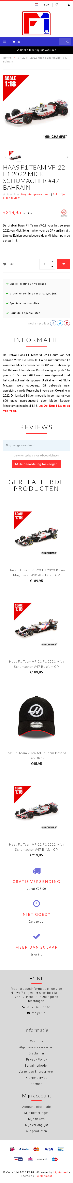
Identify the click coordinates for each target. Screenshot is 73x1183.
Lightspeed (61, 1172)
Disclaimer (36, 1053)
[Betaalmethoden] (12, 1149)
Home (7, 57)
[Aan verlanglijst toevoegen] (4, 264)
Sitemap (37, 1083)
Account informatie (36, 1106)
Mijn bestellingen (36, 1112)
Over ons (36, 1041)
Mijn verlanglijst (36, 1125)
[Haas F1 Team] (64, 213)
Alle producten (36, 1131)
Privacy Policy (36, 1059)
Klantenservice (36, 1077)
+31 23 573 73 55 (38, 1007)
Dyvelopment (43, 1176)
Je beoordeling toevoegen (38, 464)
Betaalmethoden (36, 1065)
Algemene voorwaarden (36, 1047)
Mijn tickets (36, 1119)
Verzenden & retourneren (37, 1071)
